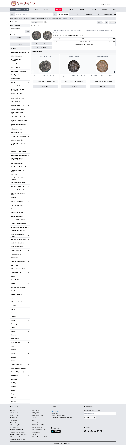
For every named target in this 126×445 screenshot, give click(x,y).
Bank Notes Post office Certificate (17, 178)
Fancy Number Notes (17, 205)
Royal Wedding (15, 342)
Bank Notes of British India (19, 167)
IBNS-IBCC (14, 422)
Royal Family (15, 338)
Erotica (13, 360)
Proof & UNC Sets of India (18, 136)
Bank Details (35, 410)
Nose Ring (14, 379)
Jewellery (13, 82)
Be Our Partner (15, 413)
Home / (12, 18)
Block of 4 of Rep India (17, 243)
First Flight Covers (16, 75)
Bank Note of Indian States (18, 52)
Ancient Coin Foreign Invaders (17, 94)
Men (12, 313)
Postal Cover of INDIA (17, 67)
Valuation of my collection (18, 439)
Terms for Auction (16, 437)
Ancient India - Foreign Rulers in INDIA (73, 30)
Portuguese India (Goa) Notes (17, 170)
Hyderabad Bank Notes (17, 186)
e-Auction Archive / (18, 18)
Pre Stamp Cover (16, 254)
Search (27, 31)
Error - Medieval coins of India (18, 194)
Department (89, 14)
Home (33, 420)
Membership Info (15, 425)
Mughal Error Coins (17, 201)
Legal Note (35, 422)
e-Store (34, 417)
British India (14, 257)
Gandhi (13, 209)
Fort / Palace (14, 291)
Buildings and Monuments (18, 287)
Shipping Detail (36, 432)
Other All (13, 401)
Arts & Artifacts (15, 101)
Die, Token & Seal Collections (16, 60)
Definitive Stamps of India (18, 239)
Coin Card (14, 174)
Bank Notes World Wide (18, 182)
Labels (13, 276)
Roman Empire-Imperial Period (94, 30)
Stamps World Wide (16, 364)
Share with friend (42, 43)
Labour (13, 327)
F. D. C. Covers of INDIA (18, 268)
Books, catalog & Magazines (19, 372)
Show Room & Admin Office (19, 434)
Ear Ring (13, 383)
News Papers (14, 375)
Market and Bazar (16, 294)
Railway (13, 353)
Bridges (13, 283)
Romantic (13, 357)
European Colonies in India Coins (19, 121)
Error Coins (14, 265)
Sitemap (34, 434)
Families (13, 316)
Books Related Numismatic (18, 368)
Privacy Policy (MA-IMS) (39, 429)
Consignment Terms (37, 415)
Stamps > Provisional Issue (18, 223)
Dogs (12, 346)
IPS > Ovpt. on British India (19, 227)
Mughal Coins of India (17, 109)
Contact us (14, 417)
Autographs (14, 64)
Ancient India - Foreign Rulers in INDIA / (39, 18)
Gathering (14, 324)
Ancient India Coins (16, 86)
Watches (13, 397)
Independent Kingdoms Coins (17, 113)
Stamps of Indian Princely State (18, 231)
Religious (13, 331)
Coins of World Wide (17, 140)
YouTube (58, 9)
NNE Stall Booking (16, 427)
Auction (19, 37)
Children (13, 305)
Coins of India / (26, 18)
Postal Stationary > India (18, 261)
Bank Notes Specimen (17, 163)
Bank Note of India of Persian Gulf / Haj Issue (17, 159)
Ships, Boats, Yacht (16, 302)
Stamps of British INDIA (18, 220)
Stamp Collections (16, 250)
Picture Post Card (16, 280)
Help (71, 14)
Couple (13, 320)
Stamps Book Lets (16, 272)
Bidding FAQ (35, 413)
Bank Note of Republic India (19, 155)
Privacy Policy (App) (17, 429)
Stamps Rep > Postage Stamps (17, 235)
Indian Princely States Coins (19, 117)
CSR (98, 14)
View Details (45, 86)
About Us (13, 410)
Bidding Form (15, 415)
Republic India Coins (17, 132)
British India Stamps (17, 216)
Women (13, 309)
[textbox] (67, 415)
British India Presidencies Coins (18, 125)
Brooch (13, 390)
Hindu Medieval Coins (17, 98)
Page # (99, 22)
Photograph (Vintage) (17, 212)
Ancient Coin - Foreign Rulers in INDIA (17, 90)
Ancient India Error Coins (18, 190)
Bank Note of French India (18, 71)
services (79, 14)
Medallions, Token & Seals (18, 151)
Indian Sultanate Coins (17, 105)
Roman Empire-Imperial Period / (55, 18)
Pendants (13, 386)
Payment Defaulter (37, 427)
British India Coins (16, 129)
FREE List (14, 420)
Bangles (13, 394)
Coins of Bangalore (16, 56)
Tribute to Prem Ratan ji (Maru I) (19, 9)
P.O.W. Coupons (15, 198)
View (12, 298)
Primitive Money (15, 78)
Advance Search (63, 14)
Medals (13, 148)
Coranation (14, 335)
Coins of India (57, 30)
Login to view (79, 44)
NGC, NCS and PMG (110, 14)
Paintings (13, 349)
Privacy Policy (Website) (18, 432)
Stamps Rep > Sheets (17, 246)
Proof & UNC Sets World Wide (18, 144)
